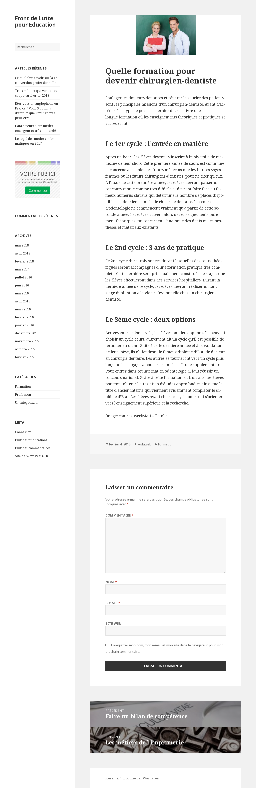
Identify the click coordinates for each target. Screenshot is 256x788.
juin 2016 (22, 285)
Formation (23, 386)
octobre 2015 (25, 349)
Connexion (23, 432)
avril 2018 (22, 253)
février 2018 (24, 261)
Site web (113, 623)
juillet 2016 (23, 277)
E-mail (112, 603)
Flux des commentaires (32, 448)
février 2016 (24, 317)
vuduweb (144, 444)
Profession (23, 394)
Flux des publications (31, 440)
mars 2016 (23, 309)
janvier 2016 (24, 325)
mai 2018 (22, 245)
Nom (111, 582)
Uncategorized (26, 402)
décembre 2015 (27, 333)
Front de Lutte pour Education (35, 21)
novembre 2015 (27, 341)
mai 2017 (22, 269)
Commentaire (119, 515)
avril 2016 (22, 301)
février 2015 (24, 357)
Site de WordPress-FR (31, 456)
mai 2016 (22, 293)
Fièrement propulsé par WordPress (132, 778)
